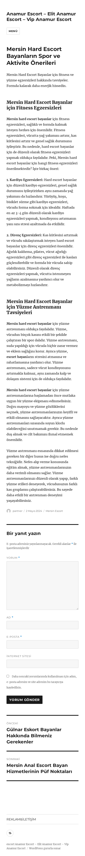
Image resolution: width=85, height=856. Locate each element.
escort (10, 844)
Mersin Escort (54, 510)
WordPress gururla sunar (45, 848)
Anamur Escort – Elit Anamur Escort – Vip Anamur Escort (41, 16)
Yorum (13, 557)
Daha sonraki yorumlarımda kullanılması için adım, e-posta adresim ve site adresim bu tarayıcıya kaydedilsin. (41, 682)
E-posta (14, 636)
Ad (10, 617)
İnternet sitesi (19, 656)
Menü (13, 31)
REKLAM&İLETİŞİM (21, 819)
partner (17, 510)
